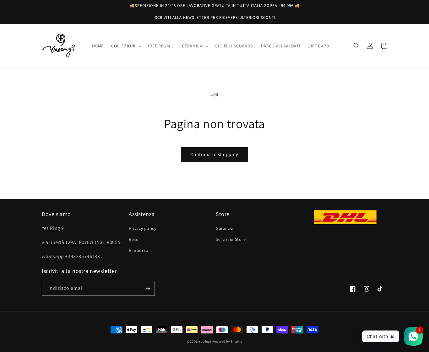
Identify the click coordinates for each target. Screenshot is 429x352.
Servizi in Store (231, 239)
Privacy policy (142, 228)
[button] (125, 45)
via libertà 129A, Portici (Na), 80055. (82, 242)
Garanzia (225, 228)
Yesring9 (205, 341)
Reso (133, 239)
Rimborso (139, 250)
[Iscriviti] (148, 288)
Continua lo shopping (214, 154)
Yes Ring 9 (53, 228)
